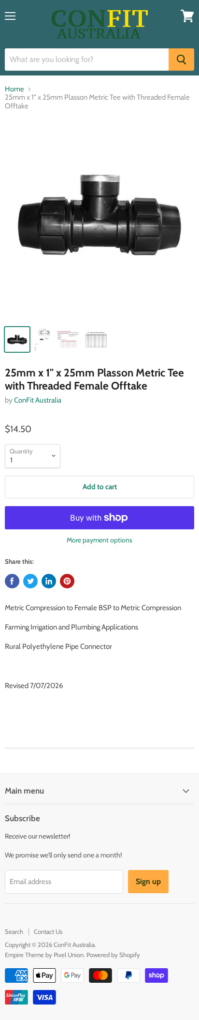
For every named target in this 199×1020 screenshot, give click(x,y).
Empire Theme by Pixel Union (44, 955)
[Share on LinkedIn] (49, 581)
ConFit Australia (37, 400)
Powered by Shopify (113, 955)
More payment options (99, 540)
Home (14, 89)
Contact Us (48, 931)
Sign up (148, 881)
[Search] (181, 59)
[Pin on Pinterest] (67, 581)
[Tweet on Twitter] (30, 581)
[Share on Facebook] (12, 581)
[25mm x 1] (99, 219)
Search (14, 931)
